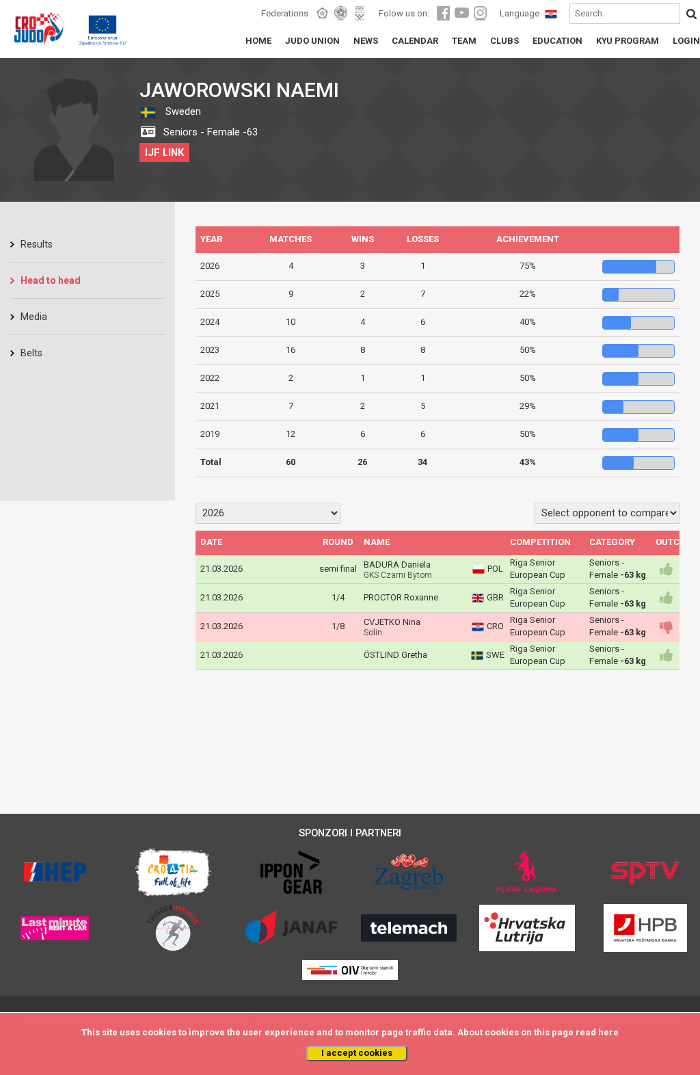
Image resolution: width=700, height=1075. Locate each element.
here (608, 1032)
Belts (31, 352)
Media (34, 316)
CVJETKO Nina (392, 622)
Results (37, 244)
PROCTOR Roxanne (401, 597)
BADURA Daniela (397, 564)
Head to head (51, 280)
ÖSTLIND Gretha (395, 655)
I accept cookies (356, 1053)
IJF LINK (164, 152)
